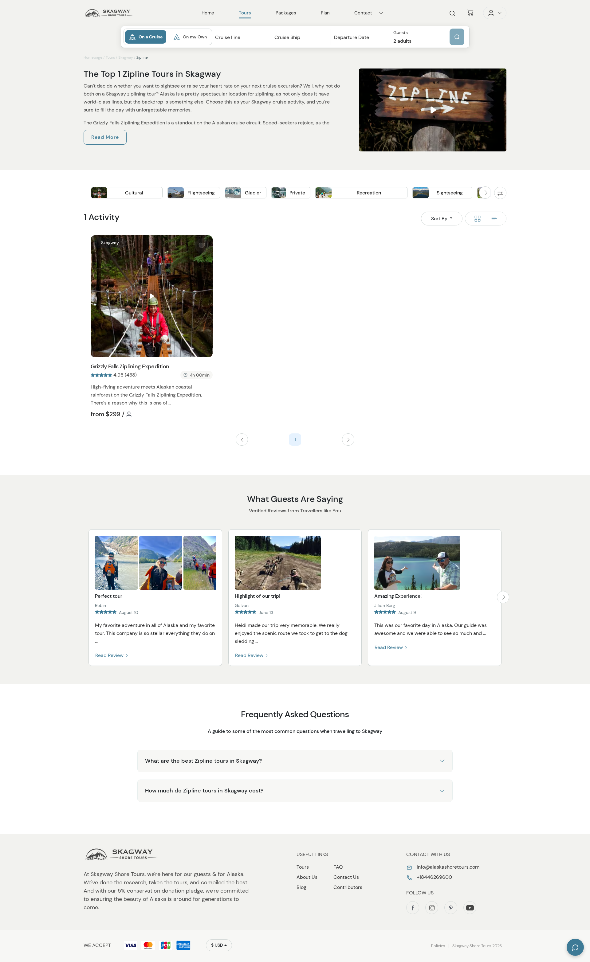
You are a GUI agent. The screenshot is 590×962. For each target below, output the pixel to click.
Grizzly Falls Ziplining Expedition (130, 366)
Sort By (440, 218)
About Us (307, 877)
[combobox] (241, 43)
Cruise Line (227, 37)
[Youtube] (469, 907)
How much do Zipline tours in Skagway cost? (204, 790)
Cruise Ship (287, 37)
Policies (438, 945)
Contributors (347, 887)
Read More (105, 137)
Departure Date (351, 37)
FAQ (338, 867)
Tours (110, 57)
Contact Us (346, 877)
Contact (363, 13)
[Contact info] (381, 13)
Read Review (110, 655)
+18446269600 (433, 877)
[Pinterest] (450, 907)
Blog (301, 887)
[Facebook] (412, 907)
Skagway (125, 57)
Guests (400, 33)
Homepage (93, 57)
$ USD (217, 945)
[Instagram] (431, 907)
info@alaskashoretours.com (447, 867)
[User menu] (494, 13)
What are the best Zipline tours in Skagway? (203, 761)
